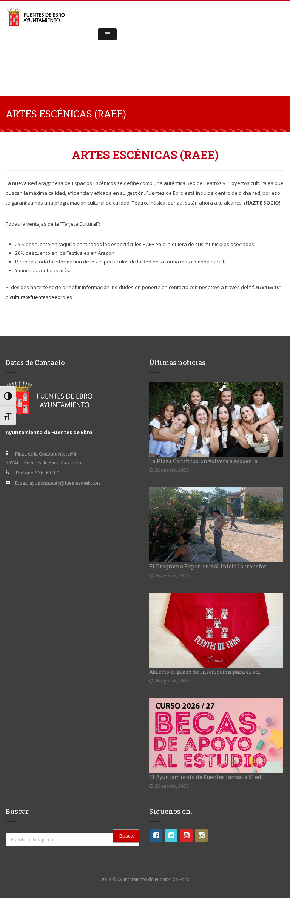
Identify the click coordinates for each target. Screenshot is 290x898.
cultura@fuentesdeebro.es (41, 297)
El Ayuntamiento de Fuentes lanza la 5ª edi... (208, 777)
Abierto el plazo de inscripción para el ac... (205, 671)
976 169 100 (47, 473)
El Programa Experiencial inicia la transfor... (209, 566)
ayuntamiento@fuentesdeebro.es (65, 483)
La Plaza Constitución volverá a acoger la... (205, 461)
